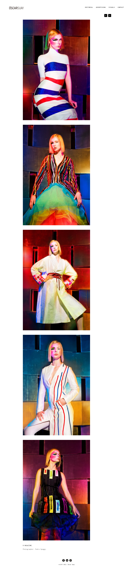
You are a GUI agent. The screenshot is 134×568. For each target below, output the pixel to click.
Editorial (89, 7)
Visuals (112, 7)
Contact (121, 7)
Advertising (101, 7)
